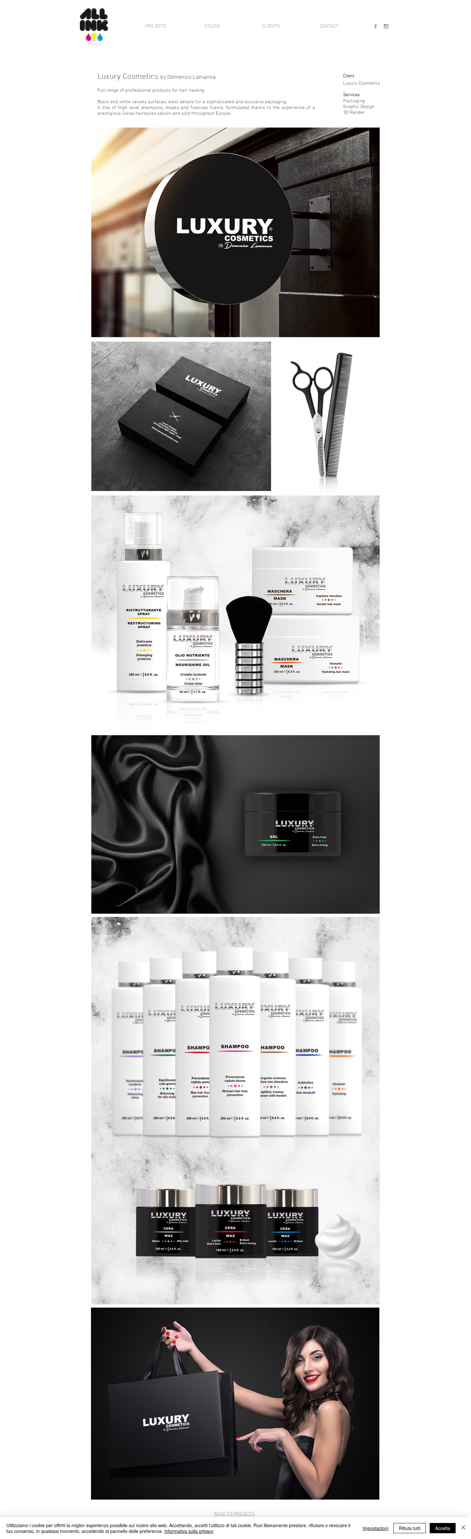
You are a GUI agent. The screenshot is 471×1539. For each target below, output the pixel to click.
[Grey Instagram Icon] (386, 26)
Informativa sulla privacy (188, 1531)
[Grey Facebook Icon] (375, 26)
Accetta (442, 1528)
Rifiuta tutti (409, 1528)
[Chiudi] (463, 1528)
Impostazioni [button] (375, 1528)
